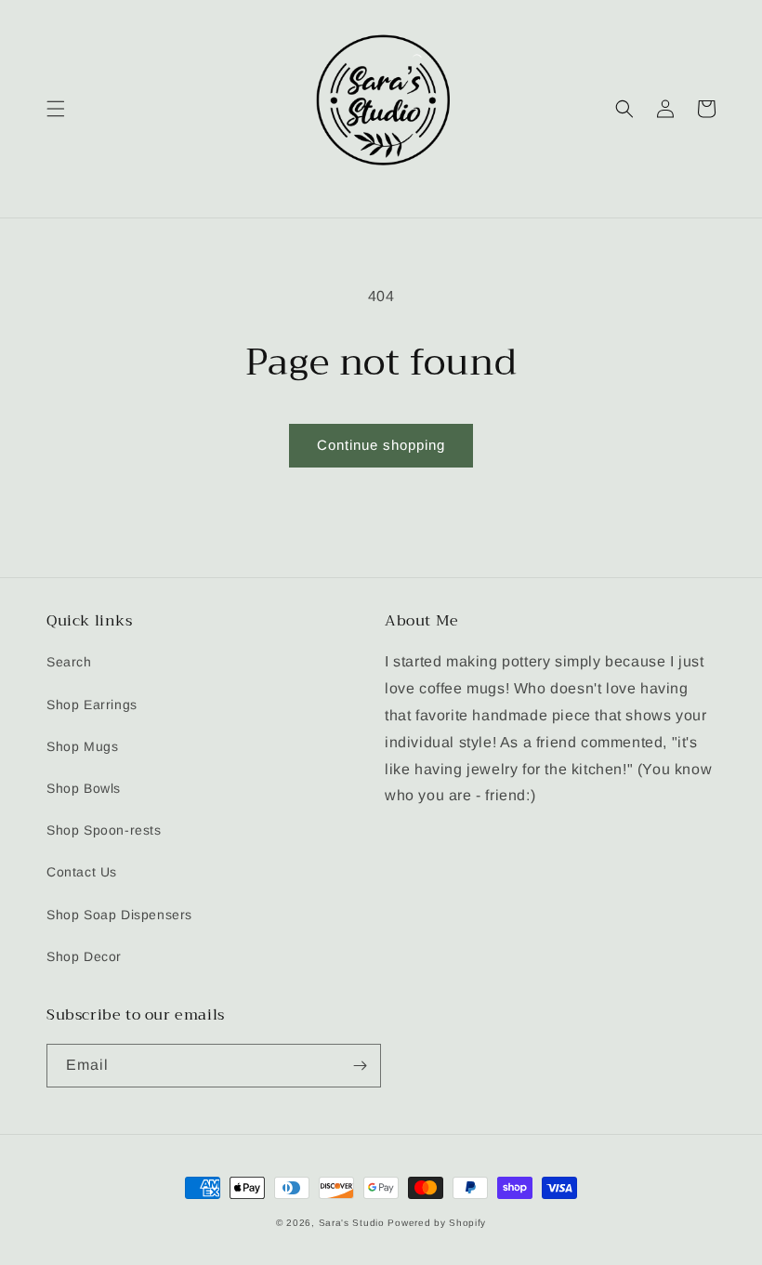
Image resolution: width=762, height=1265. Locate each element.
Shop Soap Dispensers (119, 914)
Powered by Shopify (437, 1223)
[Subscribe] (359, 1065)
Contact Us (81, 871)
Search (69, 661)
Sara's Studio (352, 1223)
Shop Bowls (83, 788)
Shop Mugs (82, 746)
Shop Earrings (92, 704)
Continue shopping (381, 445)
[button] (55, 108)
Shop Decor (84, 956)
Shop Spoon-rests (104, 830)
